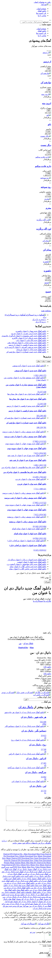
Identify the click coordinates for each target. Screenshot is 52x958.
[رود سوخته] (45, 178)
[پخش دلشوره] (50, 266)
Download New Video (30, 860)
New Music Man (24, 867)
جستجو (46, 22)
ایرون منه (46, 103)
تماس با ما (42, 15)
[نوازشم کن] (45, 73)
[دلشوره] (47, 262)
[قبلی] (50, 50)
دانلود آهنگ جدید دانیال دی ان (26, 881)
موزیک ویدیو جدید (15, 906)
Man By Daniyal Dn (38, 863)
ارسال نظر (46, 836)
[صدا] (50, 948)
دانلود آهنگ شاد (22, 890)
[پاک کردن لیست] (49, 955)
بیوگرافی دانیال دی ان (42, 876)
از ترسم (47, 61)
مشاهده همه (46, 311)
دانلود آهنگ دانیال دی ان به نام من (17, 888)
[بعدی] (48, 50)
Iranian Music (20, 863)
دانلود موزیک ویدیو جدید (15, 895)
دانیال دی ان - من (9, 897)
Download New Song (30, 858)
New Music (31, 865)
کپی (26, 699)
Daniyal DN (8, 854)
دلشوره (47, 270)
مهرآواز (25, 906)
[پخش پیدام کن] (50, 245)
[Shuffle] (50, 944)
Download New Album (15, 856)
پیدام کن (47, 249)
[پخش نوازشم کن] (50, 78)
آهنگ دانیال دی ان (14, 874)
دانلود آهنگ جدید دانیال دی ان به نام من (19, 883)
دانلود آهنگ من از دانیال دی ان (36, 895)
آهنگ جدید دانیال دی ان (32, 872)
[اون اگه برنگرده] (44, 220)
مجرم (48, 208)
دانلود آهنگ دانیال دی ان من (40, 890)
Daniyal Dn (23, 648)
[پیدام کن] (46, 241)
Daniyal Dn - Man (20, 854)
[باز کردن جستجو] (50, 20)
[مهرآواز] (45, 4)
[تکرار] (40, 944)
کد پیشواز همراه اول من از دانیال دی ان (25, 904)
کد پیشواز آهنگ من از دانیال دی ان (37, 899)
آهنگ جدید (12, 869)
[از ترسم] (47, 52)
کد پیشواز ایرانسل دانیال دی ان (33, 901)
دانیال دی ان (28, 643)
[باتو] (49, 115)
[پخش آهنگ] (50, 575)
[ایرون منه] (46, 94)
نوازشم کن (46, 82)
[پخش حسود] (50, 287)
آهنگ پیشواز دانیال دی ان (26, 869)
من (20, 643)
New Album (21, 865)
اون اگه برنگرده (43, 229)
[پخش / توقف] (45, 944)
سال (38, 361)
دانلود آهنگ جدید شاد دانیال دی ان (21, 885)
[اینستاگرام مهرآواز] (29, 924)
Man (32, 648)
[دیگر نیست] (45, 136)
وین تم (32, 932)
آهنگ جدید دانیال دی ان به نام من (35, 874)
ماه (43, 361)
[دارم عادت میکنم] (43, 157)
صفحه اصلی (41, 9)
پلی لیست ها (41, 13)
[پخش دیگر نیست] (50, 141)
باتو (49, 124)
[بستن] (38, 690)
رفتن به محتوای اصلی (42, 2)
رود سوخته (46, 187)
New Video (35, 867)
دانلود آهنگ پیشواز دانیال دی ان (33, 879)
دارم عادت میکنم (43, 166)
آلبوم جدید (9, 867)
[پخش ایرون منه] (50, 99)
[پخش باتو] (50, 120)
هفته (48, 361)
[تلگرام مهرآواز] (44, 924)
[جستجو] (50, 22)
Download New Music (34, 856)
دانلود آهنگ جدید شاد (42, 885)
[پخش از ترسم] (50, 57)
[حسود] (47, 283)
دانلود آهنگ (42, 11)
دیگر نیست (46, 145)
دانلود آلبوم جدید (26, 876)
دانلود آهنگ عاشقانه (33, 892)
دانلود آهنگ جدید (14, 879)
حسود (48, 291)
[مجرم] (48, 199)
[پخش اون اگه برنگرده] (50, 224)
